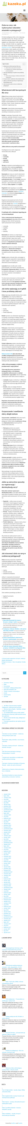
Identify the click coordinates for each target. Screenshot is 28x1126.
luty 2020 (6, 896)
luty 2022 (6, 865)
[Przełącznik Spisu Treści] (23, 64)
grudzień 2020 (7, 884)
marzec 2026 (7, 801)
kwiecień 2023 (7, 851)
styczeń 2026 (7, 804)
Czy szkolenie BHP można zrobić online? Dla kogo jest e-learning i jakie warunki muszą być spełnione (14, 714)
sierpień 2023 (7, 844)
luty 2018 (6, 910)
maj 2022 (6, 860)
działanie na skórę (6, 47)
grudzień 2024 (7, 825)
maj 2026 (6, 799)
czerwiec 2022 (7, 858)
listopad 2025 (7, 808)
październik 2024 (8, 828)
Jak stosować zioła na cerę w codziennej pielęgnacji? (13, 85)
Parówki (15, 203)
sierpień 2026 (7, 794)
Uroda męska (7, 694)
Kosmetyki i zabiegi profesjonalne (12, 687)
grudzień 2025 (7, 806)
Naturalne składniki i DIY (10, 689)
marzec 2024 (7, 837)
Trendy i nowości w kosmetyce (12, 691)
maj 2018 (6, 904)
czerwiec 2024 (7, 835)
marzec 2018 (7, 908)
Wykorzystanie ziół (7, 353)
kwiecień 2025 (7, 818)
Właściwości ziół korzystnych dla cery (12, 66)
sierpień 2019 (7, 901)
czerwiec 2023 (7, 847)
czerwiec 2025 (7, 815)
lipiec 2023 (6, 846)
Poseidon (20, 1123)
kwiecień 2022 (7, 861)
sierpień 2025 (7, 811)
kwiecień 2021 (7, 879)
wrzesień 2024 (7, 830)
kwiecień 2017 (7, 927)
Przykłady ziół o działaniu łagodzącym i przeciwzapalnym (14, 70)
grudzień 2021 (7, 868)
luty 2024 (6, 839)
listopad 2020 (7, 885)
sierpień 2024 (7, 832)
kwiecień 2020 (7, 892)
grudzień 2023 (7, 840)
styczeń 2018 (7, 911)
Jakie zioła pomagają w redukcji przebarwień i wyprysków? (15, 76)
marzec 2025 (7, 820)
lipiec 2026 (6, 796)
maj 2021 (6, 877)
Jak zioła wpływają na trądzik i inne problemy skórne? (14, 73)
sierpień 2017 (7, 920)
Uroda (5, 693)
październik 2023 (8, 842)
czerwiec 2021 (7, 875)
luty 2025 (6, 821)
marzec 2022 (7, 863)
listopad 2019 (7, 899)
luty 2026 (6, 802)
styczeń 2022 (7, 866)
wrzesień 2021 (7, 873)
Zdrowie (6, 696)
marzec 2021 (7, 880)
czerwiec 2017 (7, 923)
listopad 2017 (7, 915)
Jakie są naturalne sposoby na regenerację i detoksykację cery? (13, 81)
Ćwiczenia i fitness (8, 682)
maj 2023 (6, 849)
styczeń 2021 (7, 882)
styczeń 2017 (7, 932)
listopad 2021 (7, 870)
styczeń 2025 (7, 823)
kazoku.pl (15, 32)
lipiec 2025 (6, 813)
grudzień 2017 (7, 913)
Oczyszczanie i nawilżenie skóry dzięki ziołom (14, 78)
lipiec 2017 (6, 922)
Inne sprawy (7, 686)
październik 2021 (8, 872)
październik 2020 (8, 887)
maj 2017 (6, 925)
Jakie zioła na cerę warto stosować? (13, 67)
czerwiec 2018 (7, 903)
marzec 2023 (7, 853)
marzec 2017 (7, 929)
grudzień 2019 (7, 898)
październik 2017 (8, 917)
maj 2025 (6, 816)
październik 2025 (8, 809)
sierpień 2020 (7, 889)
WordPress (13, 1123)
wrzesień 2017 (7, 918)
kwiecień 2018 (7, 906)
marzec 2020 (7, 894)
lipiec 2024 (6, 834)
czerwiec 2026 (7, 797)
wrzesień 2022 (7, 856)
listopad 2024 (7, 827)
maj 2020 (6, 891)
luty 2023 (6, 854)
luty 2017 (6, 930)
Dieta (5, 684)
